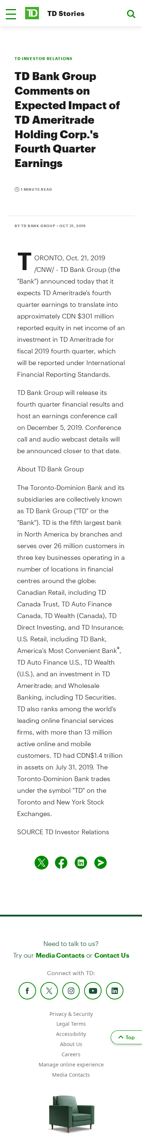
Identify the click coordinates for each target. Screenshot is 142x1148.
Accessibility (71, 1033)
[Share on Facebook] (61, 862)
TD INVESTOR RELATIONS (43, 58)
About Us (71, 1044)
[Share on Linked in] (81, 862)
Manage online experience (71, 1064)
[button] (11, 14)
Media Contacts (60, 955)
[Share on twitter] (41, 862)
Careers (71, 1054)
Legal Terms (71, 1023)
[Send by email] (100, 862)
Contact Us (111, 955)
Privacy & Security (71, 1013)
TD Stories (66, 13)
